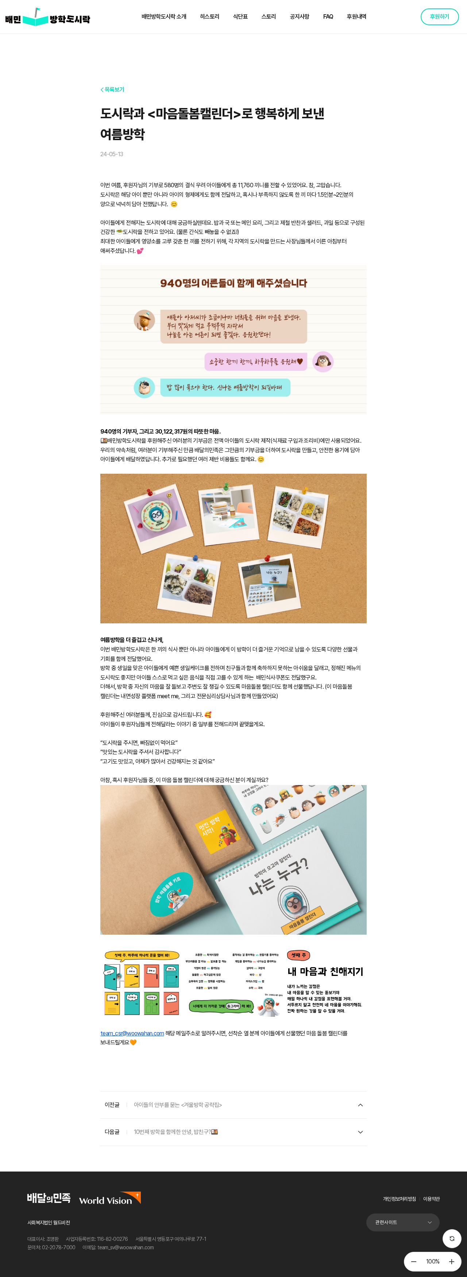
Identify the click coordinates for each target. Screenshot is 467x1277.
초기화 (452, 1238)
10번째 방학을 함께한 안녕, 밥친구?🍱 (176, 1131)
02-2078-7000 (58, 1247)
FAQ (328, 16)
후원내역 (356, 16)
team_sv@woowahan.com (125, 1247)
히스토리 (209, 16)
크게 (451, 1261)
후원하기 (439, 16)
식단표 (240, 16)
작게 (413, 1261)
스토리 (269, 16)
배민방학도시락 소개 (164, 16)
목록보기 (114, 89)
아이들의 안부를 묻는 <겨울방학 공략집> (178, 1104)
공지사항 (299, 16)
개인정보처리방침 (399, 1199)
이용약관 (431, 1199)
